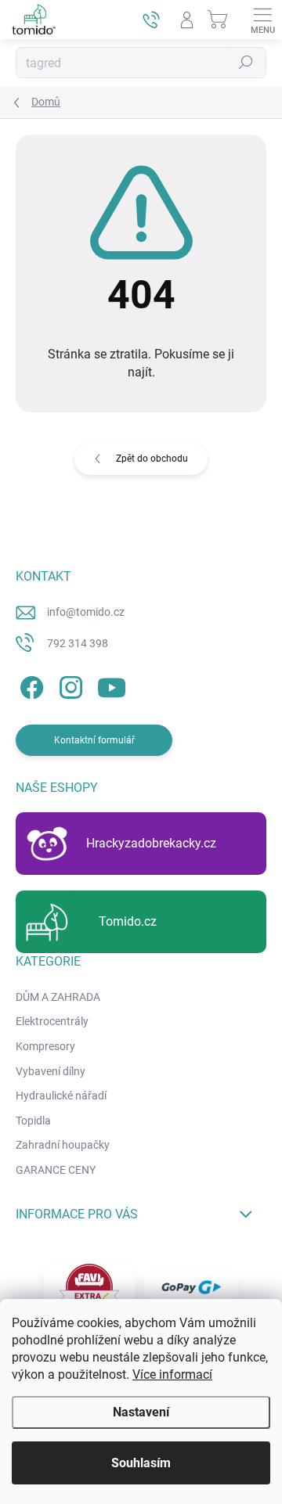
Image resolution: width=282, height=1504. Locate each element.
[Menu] (262, 19)
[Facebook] (29, 684)
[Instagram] (68, 684)
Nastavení (141, 1412)
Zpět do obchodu (152, 458)
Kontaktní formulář (94, 740)
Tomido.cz (128, 921)
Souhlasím (141, 1462)
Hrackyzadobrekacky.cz (151, 843)
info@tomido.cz (86, 612)
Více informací (172, 1374)
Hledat (246, 62)
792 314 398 (77, 643)
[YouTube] (111, 684)
